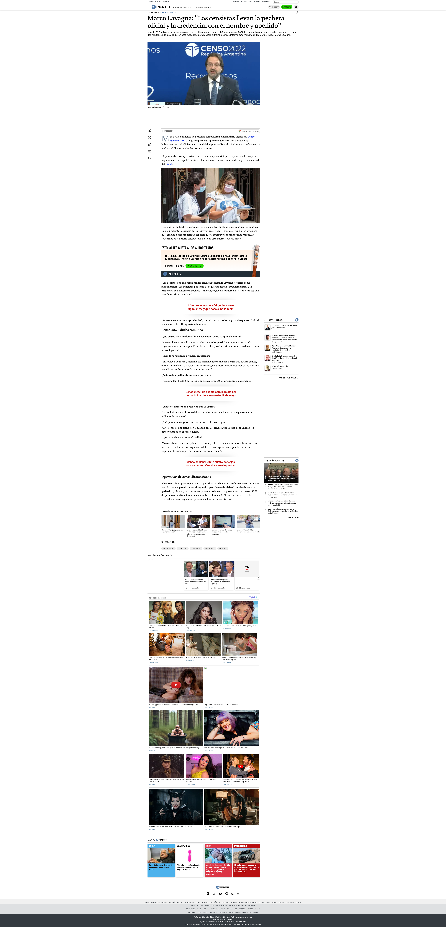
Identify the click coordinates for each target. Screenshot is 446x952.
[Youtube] (220, 894)
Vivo (287, 902)
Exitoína (257, 2)
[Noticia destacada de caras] (218, 846)
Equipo (231, 912)
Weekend (207, 905)
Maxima (257, 909)
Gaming (281, 902)
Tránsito (256, 912)
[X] (214, 893)
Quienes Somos (202, 912)
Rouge (231, 905)
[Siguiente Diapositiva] (258, 577)
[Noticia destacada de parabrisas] (246, 846)
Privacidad (223, 912)
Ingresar (275, 7)
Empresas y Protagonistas (247, 902)
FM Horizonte (250, 905)
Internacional (189, 902)
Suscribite (286, 7)
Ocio (211, 902)
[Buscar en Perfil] (296, 2)
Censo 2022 (183, 548)
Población (222, 548)
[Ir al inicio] (161, 7)
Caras (250, 2)
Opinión (199, 8)
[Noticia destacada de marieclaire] (189, 846)
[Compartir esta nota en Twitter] (150, 137)
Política (191, 8)
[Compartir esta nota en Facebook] (150, 130)
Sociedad (208, 8)
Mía (235, 905)
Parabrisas (223, 905)
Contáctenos (213, 912)
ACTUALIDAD (152, 12)
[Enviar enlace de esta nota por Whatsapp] (150, 144)
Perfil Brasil (266, 2)
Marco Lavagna (168, 548)
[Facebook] (208, 893)
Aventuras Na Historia (217, 909)
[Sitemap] (238, 894)
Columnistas (273, 320)
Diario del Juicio (295, 902)
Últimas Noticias (180, 8)
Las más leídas (274, 460)
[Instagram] (226, 893)
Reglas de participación (243, 912)
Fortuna (215, 905)
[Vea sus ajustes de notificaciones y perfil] (296, 7)
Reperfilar (225, 902)
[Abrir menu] (149, 7)
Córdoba (217, 902)
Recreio (250, 909)
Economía (172, 902)
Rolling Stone (232, 909)
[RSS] (232, 894)
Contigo (205, 909)
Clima (198, 902)
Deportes (205, 902)
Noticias (244, 2)
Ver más (292, 517)
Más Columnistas (287, 378)
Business (236, 2)
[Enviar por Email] (150, 151)
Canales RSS (191, 912)
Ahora (147, 902)
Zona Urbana (196, 548)
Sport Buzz (242, 909)
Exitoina (274, 902)
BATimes (241, 905)
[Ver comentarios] (296, 13)
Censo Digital (209, 548)
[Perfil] (162, 840)
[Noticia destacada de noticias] (161, 846)
